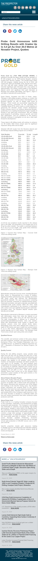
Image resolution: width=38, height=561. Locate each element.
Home (7, 550)
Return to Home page (7, 437)
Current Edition (20, 552)
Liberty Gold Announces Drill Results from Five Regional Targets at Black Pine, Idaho (19, 554)
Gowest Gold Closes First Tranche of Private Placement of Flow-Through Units (18, 553)
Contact (7, 552)
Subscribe (21, 556)
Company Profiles (26, 551)
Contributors (12, 552)
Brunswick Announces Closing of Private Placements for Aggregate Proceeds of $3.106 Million (19, 551)
